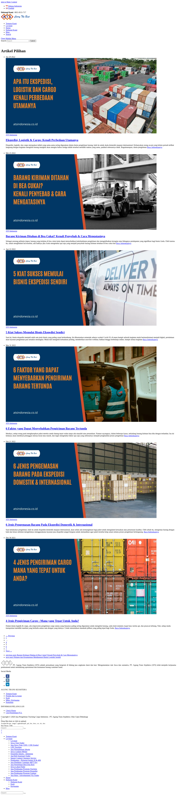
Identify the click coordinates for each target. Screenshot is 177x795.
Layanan (9, 739)
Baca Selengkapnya (154, 147)
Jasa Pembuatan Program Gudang (23, 773)
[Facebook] (7, 677)
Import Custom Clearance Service (23, 758)
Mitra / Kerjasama (12, 700)
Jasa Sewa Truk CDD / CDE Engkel (25, 745)
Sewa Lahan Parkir (18, 767)
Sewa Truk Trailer (17, 743)
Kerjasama (15, 786)
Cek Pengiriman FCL (14, 713)
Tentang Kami (11, 694)
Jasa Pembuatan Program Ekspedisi (24, 771)
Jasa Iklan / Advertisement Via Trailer (25, 775)
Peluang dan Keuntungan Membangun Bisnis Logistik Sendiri (33, 657)
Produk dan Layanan (14, 696)
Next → (9, 651)
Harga (8, 778)
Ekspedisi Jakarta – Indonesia (22, 754)
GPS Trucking (16, 747)
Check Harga (11, 711)
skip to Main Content (9, 2)
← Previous (10, 636)
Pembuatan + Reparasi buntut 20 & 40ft (26, 760)
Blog (8, 788)
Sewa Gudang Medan (19, 752)
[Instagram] (7, 681)
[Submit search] (25, 728)
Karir (8, 698)
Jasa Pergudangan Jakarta (20, 749)
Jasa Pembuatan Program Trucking (24, 769)
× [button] (1, 730)
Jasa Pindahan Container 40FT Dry (24, 762)
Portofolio (9, 702)
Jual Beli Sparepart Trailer (20, 756)
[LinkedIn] (7, 685)
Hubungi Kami (11, 780)
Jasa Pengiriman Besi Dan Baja (22, 765)
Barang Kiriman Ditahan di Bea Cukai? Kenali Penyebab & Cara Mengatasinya (42, 655)
